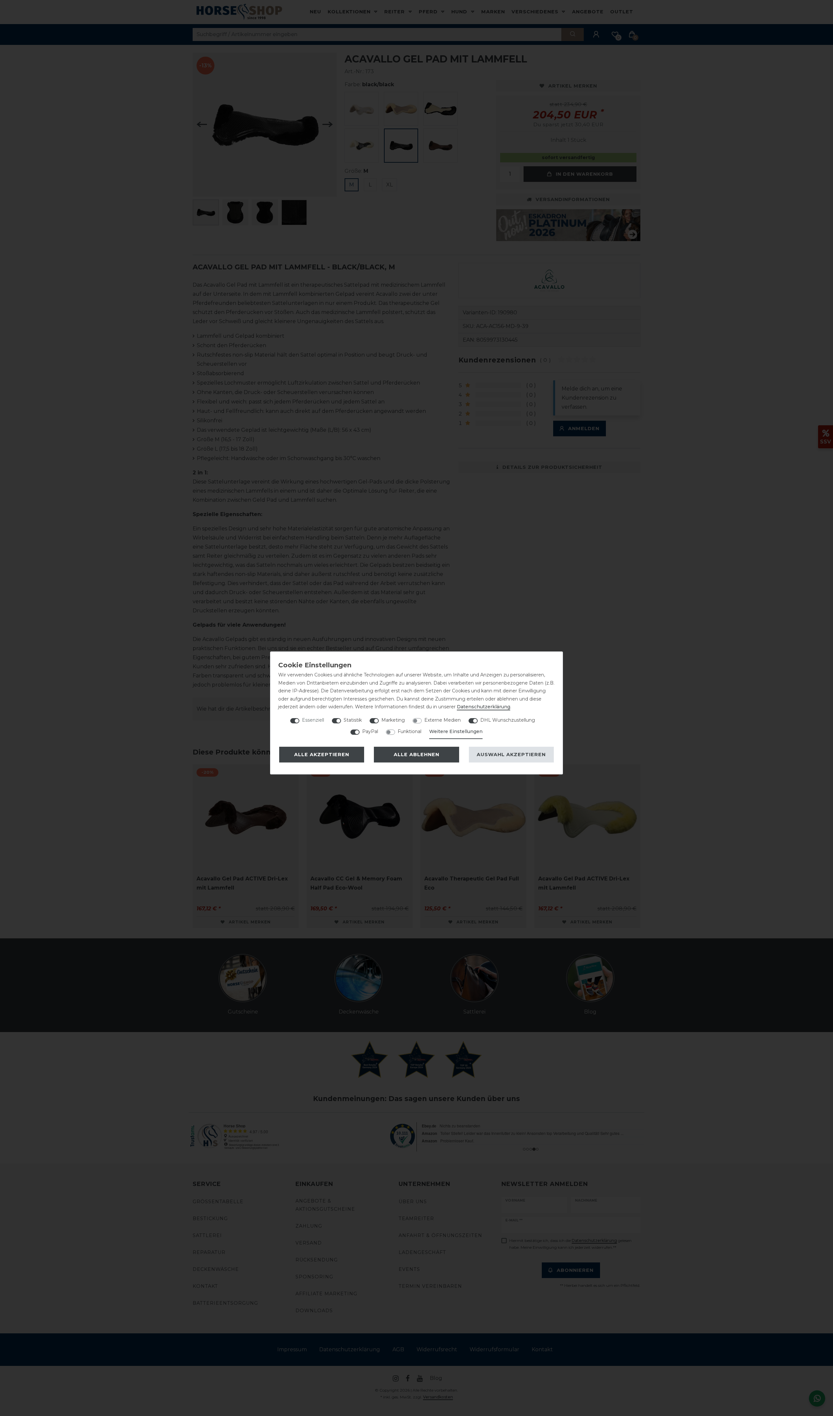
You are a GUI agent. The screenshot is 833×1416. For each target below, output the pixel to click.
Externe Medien (442, 720)
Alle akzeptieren (321, 754)
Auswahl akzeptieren (511, 754)
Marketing (393, 720)
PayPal (370, 731)
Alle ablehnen (416, 754)
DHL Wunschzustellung (507, 720)
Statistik (353, 720)
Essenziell (313, 720)
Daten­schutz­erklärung (483, 707)
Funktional (409, 731)
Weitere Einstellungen (456, 731)
